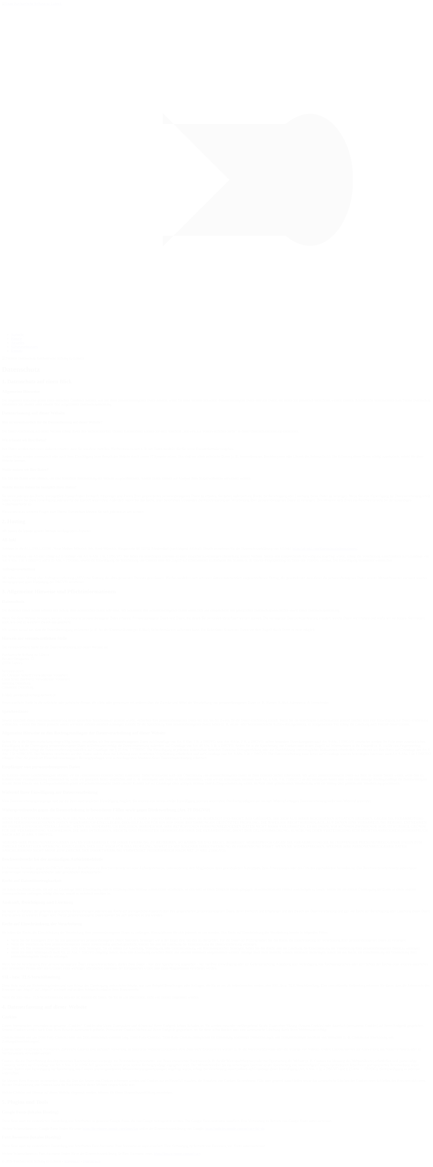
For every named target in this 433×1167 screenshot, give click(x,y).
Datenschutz (92, 1161)
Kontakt (16, 351)
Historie (16, 338)
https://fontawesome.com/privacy (177, 1153)
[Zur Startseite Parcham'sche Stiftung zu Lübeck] (32, 4)
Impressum (72, 1161)
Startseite (17, 334)
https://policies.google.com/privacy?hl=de (234, 1128)
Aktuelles (17, 342)
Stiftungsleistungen (24, 347)
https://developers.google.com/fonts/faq (110, 1128)
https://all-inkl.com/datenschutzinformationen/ (325, 548)
